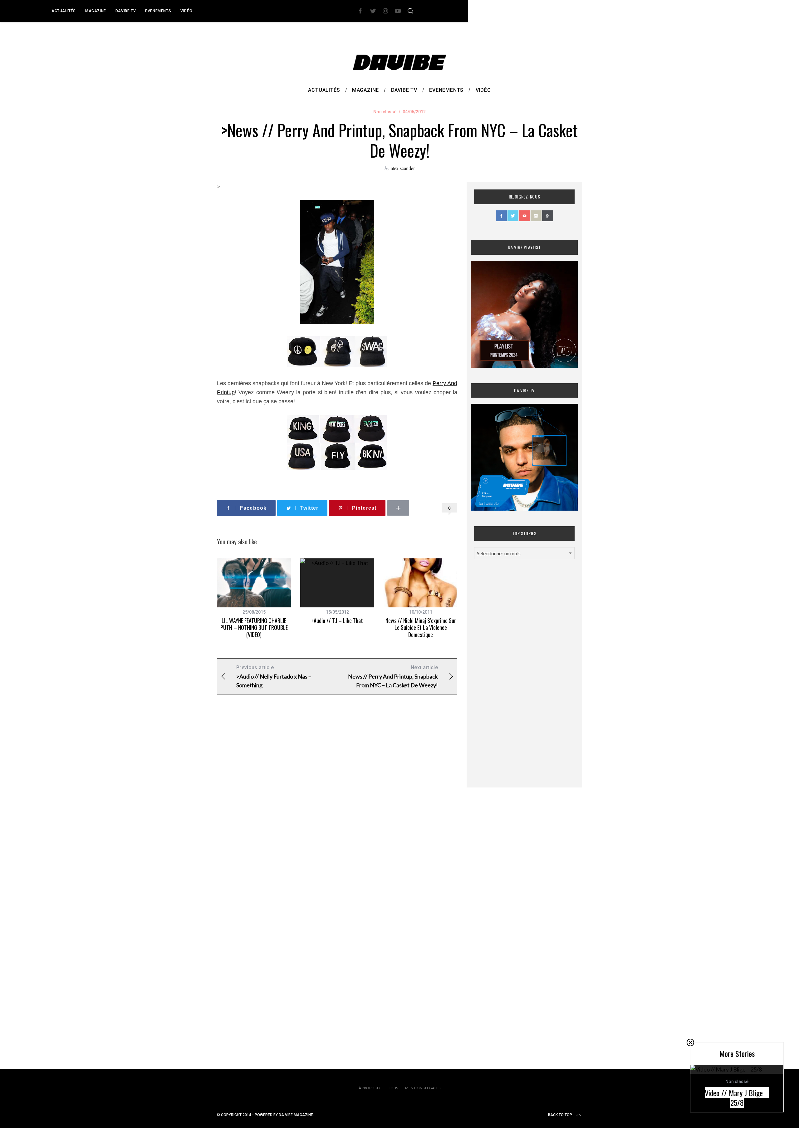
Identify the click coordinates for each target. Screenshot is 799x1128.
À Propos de (370, 1088)
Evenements (158, 11)
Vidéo (186, 11)
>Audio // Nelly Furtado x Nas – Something (273, 677)
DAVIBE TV (125, 11)
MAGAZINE (95, 11)
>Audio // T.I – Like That (337, 620)
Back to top (560, 1115)
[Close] (690, 1042)
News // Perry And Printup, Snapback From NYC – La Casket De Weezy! (393, 677)
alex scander (403, 168)
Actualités (63, 11)
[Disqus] (337, 800)
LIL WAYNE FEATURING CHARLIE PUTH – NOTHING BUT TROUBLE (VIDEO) (254, 627)
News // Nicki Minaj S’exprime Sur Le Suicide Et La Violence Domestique (420, 627)
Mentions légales (422, 1088)
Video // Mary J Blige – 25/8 (737, 1097)
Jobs (393, 1088)
